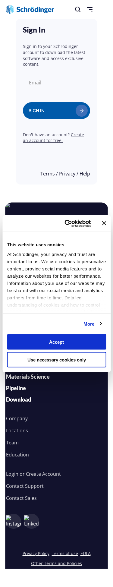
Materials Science (28, 376)
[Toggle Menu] (89, 9)
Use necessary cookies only (56, 359)
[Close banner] (104, 223)
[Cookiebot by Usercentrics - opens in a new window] (67, 223)
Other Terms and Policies (56, 563)
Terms (47, 173)
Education (17, 454)
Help (85, 173)
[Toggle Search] (77, 9)
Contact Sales (21, 498)
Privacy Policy (36, 553)
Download (18, 399)
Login (12, 474)
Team (12, 442)
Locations (17, 430)
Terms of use (65, 553)
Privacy (67, 173)
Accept (56, 342)
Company (17, 418)
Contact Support (25, 486)
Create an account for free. (53, 138)
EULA (85, 553)
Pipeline (16, 388)
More (88, 323)
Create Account (43, 474)
